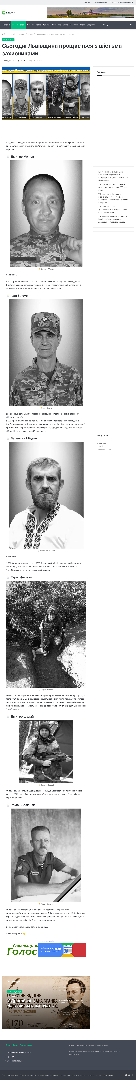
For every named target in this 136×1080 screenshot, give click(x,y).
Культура (46, 25)
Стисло (30, 25)
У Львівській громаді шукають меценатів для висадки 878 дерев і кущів (114, 187)
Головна (6, 25)
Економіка (56, 25)
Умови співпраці (100, 2)
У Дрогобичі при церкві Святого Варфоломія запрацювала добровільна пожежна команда (112, 219)
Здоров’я (91, 25)
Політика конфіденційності (121, 2)
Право (38, 25)
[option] (46, 1002)
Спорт (82, 25)
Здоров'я (11, 992)
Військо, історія (18, 25)
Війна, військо (18, 34)
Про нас (87, 2)
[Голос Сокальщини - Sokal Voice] (8, 12)
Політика (74, 25)
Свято (65, 25)
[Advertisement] (54, 130)
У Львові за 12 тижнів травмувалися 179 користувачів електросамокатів (28, 1003)
